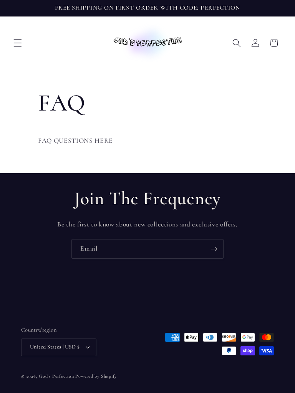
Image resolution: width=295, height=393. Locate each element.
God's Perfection (56, 376)
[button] (17, 43)
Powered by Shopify (96, 376)
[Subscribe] (214, 249)
